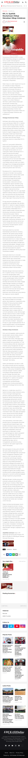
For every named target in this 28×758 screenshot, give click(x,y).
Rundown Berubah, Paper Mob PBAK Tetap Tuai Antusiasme (19, 716)
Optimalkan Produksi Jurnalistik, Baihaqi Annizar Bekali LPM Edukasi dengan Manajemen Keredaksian (20, 650)
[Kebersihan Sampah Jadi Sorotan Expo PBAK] (20, 691)
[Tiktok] (5, 628)
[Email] (16, 554)
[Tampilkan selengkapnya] (19, 554)
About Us (11, 752)
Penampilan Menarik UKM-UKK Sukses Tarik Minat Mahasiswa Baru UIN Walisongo (8, 699)
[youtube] (17, 626)
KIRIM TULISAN (7, 616)
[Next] (26, 6)
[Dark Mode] (23, 2)
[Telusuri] (26, 2)
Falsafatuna (11, 11)
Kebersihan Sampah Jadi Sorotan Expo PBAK (18, 698)
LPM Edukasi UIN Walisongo (17, 755)
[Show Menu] (2, 2)
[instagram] (22, 626)
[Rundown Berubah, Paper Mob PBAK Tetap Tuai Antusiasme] (20, 709)
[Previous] (24, 6)
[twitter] (11, 626)
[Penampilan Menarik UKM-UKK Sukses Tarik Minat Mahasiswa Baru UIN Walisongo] (8, 691)
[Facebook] (7, 554)
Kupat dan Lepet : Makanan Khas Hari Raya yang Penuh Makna (7, 669)
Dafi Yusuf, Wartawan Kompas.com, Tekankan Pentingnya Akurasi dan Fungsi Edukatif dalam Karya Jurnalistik (19, 672)
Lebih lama (23, 606)
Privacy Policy (19, 752)
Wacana (15, 549)
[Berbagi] (24, 22)
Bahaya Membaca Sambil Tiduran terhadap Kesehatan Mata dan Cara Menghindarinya (13, 6)
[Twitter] (10, 554)
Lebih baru (5, 606)
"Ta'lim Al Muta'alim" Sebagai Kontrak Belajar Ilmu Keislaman (7, 574)
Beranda (5, 11)
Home (6, 752)
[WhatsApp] (13, 554)
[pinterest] (19, 745)
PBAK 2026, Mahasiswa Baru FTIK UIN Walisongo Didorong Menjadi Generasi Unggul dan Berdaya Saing (8, 718)
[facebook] (5, 626)
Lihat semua (22, 561)
